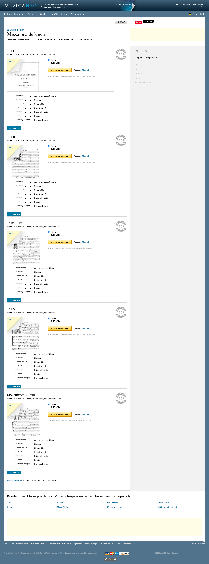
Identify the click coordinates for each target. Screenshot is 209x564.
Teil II (137, 69)
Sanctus (60, 503)
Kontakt (43, 544)
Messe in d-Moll (114, 507)
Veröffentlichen (59, 14)
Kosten (118, 544)
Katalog (43, 14)
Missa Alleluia (63, 507)
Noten (53, 60)
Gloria (9, 507)
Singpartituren (152, 57)
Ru (201, 14)
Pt (204, 14)
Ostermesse (112, 503)
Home (6, 544)
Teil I (137, 64)
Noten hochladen (123, 4)
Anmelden (200, 7)
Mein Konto (198, 4)
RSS (135, 544)
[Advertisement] (167, 34)
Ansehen (12, 61)
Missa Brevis (163, 503)
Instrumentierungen (14, 14)
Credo (10, 503)
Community (76, 14)
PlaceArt (85, 70)
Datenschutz (66, 544)
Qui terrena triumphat (167, 507)
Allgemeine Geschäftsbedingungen (86, 544)
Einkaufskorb (185, 4)
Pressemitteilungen (106, 544)
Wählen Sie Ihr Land (198, 544)
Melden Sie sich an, (14, 481)
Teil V (137, 78)
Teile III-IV (139, 73)
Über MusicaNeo (22, 544)
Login (192, 7)
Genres (31, 14)
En (197, 14)
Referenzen (35, 544)
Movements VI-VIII (143, 82)
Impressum (127, 544)
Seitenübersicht (54, 544)
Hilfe (12, 544)
